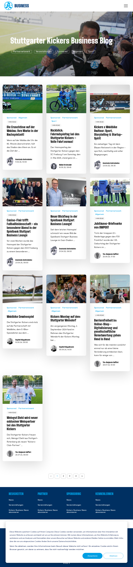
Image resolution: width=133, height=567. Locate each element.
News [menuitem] (11, 500)
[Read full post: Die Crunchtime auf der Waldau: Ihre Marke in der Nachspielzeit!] (22, 99)
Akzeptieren (93, 556)
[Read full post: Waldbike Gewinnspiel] (22, 289)
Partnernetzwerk (21, 52)
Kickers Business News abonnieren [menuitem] (19, 511)
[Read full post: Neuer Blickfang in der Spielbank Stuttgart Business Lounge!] (66, 192)
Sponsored (62, 52)
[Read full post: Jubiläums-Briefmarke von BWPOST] (110, 192)
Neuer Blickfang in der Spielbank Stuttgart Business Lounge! (64, 220)
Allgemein (78, 52)
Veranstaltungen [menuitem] (16, 505)
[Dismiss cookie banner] (122, 527)
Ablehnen (113, 556)
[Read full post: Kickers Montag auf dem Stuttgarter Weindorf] (66, 289)
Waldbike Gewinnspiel (20, 316)
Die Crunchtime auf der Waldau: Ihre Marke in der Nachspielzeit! (22, 131)
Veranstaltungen (43, 52)
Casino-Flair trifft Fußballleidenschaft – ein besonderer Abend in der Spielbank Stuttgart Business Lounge (22, 228)
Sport (91, 52)
